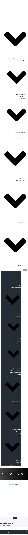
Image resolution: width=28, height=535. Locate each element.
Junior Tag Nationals (20, 94)
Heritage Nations (21, 222)
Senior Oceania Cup (20, 134)
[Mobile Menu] (25, 270)
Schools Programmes (20, 136)
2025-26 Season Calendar (19, 59)
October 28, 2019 (11, 484)
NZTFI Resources (21, 265)
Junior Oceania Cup (20, 96)
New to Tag (24, 18)
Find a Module (22, 178)
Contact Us (24, 267)
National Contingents (20, 221)
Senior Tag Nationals (20, 132)
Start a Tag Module (20, 180)
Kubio (18, 533)
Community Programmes (19, 138)
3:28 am (19, 484)
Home (25, 16)
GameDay (24, 224)
